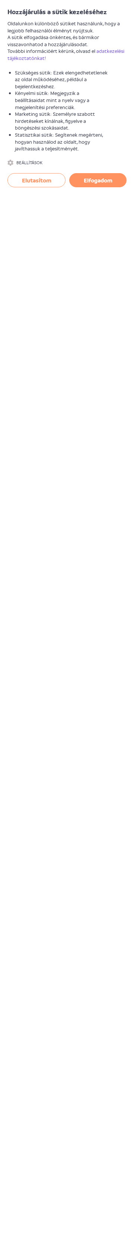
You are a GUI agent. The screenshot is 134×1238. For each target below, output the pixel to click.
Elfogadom (98, 180)
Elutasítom (36, 180)
